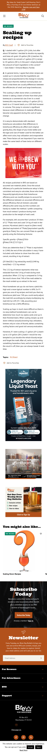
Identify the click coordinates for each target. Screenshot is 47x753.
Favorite (18, 45)
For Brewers (9, 669)
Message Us (16, 729)
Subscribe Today (23, 615)
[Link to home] (23, 16)
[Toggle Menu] (4, 16)
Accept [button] (30, 747)
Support (7, 695)
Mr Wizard (13, 357)
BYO (4, 687)
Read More (23, 750)
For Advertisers (11, 678)
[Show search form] (42, 16)
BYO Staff (9, 45)
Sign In (30, 621)
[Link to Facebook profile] (16, 739)
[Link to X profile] (31, 739)
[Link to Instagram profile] (23, 739)
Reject (39, 747)
